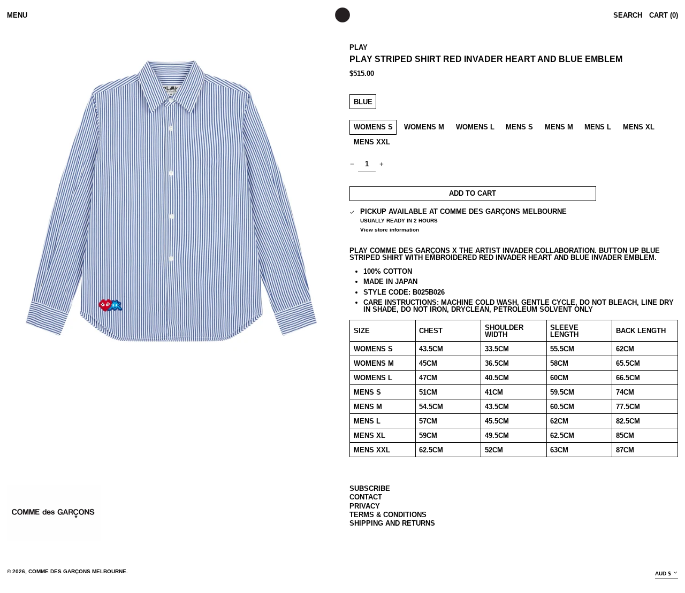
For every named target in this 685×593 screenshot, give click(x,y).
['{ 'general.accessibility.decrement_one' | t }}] (352, 164)
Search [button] (627, 15)
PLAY (358, 47)
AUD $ (663, 573)
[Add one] (382, 164)
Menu (17, 15)
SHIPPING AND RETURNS (392, 523)
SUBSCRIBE (369, 488)
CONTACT (365, 497)
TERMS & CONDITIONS (388, 515)
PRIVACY (364, 506)
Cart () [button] (663, 15)
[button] (171, 201)
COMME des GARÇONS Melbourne (77, 571)
